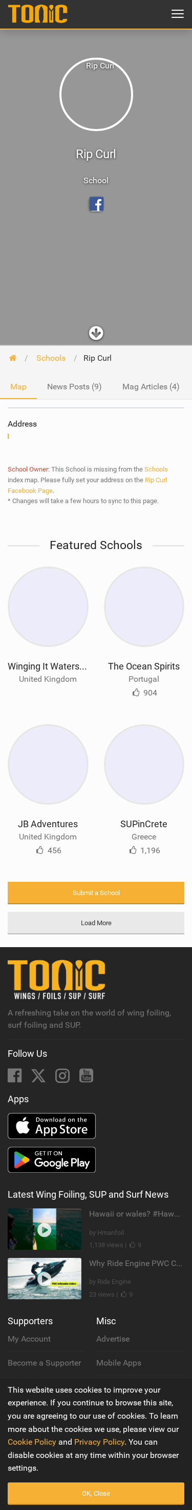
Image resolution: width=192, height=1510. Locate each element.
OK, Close (96, 1493)
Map (18, 386)
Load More (96, 923)
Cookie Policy (32, 1442)
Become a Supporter (44, 1363)
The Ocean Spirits (144, 666)
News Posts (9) (74, 386)
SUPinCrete (143, 824)
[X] (39, 1078)
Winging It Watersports (54, 666)
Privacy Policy (99, 1442)
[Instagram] (63, 1078)
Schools (156, 469)
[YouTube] (86, 1078)
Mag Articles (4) (151, 386)
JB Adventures (48, 824)
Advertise (113, 1339)
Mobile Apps (118, 1363)
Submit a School (96, 893)
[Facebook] (16, 1078)
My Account (29, 1339)
